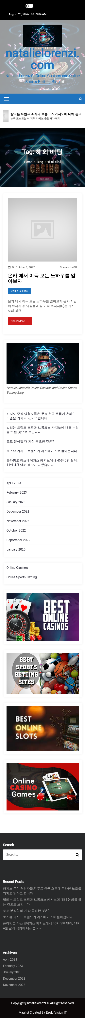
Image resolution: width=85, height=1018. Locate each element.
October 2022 (16, 530)
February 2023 (17, 492)
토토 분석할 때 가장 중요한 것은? (30, 441)
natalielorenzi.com (42, 59)
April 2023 (14, 483)
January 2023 (16, 502)
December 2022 (18, 511)
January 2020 (16, 549)
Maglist (24, 1012)
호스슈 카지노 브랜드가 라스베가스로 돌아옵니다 (42, 451)
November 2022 (18, 521)
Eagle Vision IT (56, 1012)
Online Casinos (19, 291)
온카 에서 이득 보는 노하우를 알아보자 (42, 278)
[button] (80, 99)
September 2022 (18, 540)
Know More (18, 321)
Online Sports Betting (22, 577)
